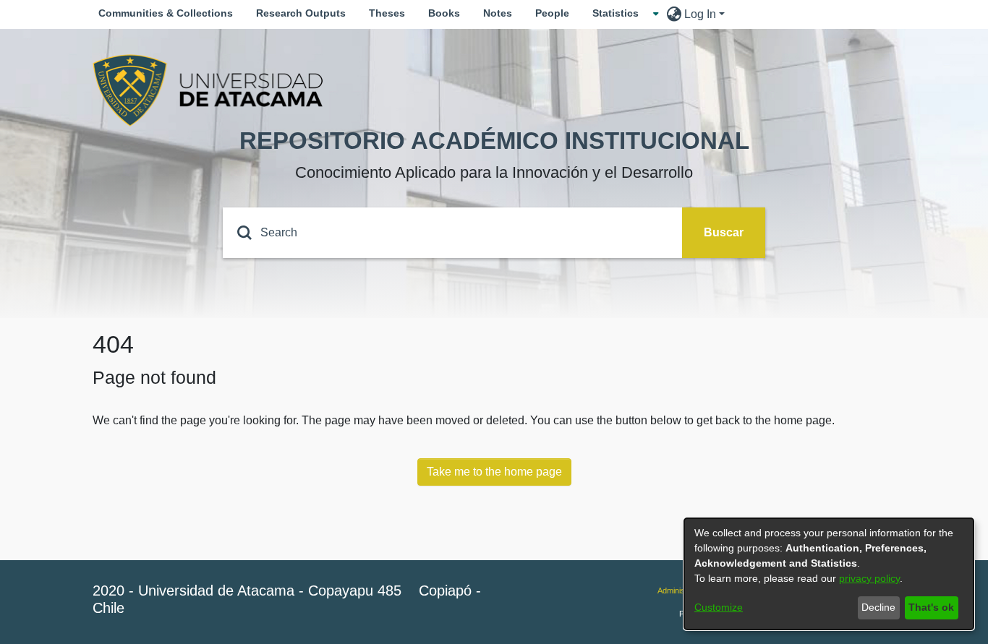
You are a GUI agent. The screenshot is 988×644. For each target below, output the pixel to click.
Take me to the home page (494, 471)
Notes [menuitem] (497, 13)
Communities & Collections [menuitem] (165, 13)
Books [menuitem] (444, 13)
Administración (683, 590)
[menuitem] (620, 13)
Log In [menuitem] (700, 14)
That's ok (931, 607)
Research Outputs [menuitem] (301, 13)
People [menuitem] (552, 13)
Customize (718, 607)
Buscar (724, 232)
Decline (878, 607)
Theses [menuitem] (387, 13)
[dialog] (829, 574)
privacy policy (869, 578)
